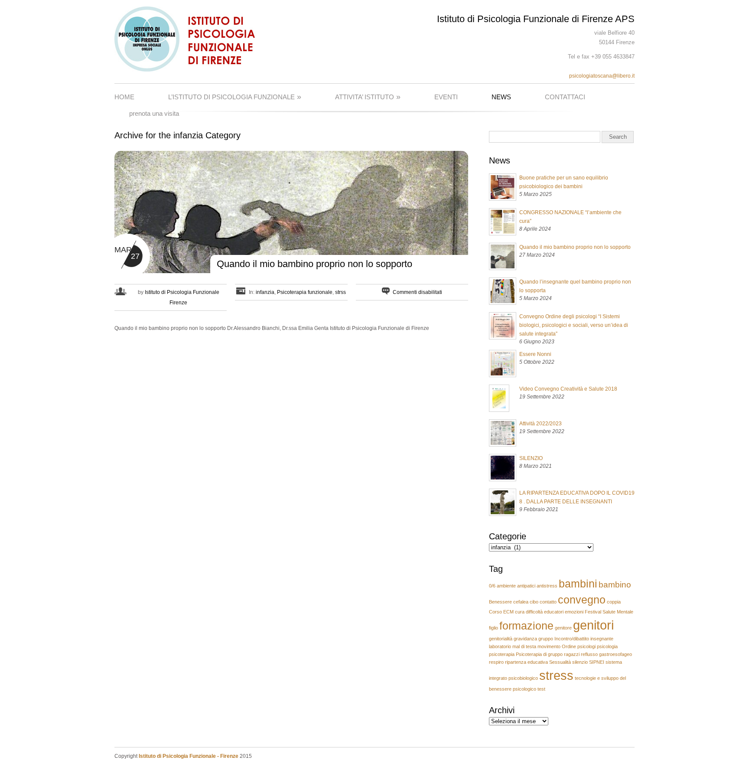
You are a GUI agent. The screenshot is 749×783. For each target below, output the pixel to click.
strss (340, 292)
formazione (526, 626)
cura (519, 611)
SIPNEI (596, 662)
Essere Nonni (535, 354)
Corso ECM (501, 611)
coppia (614, 601)
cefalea (520, 601)
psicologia (607, 646)
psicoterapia (502, 654)
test (541, 689)
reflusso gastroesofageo (606, 654)
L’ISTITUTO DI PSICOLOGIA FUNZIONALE (234, 96)
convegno (582, 600)
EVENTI (446, 97)
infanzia (265, 292)
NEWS (501, 97)
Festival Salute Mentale (609, 611)
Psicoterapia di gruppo (539, 654)
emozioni (574, 611)
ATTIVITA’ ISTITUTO (368, 96)
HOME (124, 97)
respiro (496, 662)
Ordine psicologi (579, 646)
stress (556, 675)
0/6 (492, 585)
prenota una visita (154, 113)
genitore (563, 627)
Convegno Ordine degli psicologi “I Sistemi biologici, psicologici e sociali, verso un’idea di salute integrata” (573, 325)
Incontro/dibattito (571, 638)
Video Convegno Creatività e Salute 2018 (568, 389)
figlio (493, 627)
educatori (553, 611)
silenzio (580, 662)
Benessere (500, 601)
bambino (615, 584)
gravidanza (525, 638)
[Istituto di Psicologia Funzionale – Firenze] (189, 70)
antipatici (526, 585)
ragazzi (572, 654)
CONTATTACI (565, 97)
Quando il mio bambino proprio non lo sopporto (314, 263)
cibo (534, 601)
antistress (547, 585)
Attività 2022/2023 (540, 424)
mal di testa (524, 646)
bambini (578, 584)
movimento (548, 646)
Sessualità (560, 662)
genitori (593, 625)
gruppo (545, 638)
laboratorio (500, 646)
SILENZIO (531, 458)
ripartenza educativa (526, 662)
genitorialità (500, 638)
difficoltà (534, 611)
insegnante (601, 638)
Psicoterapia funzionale (304, 292)
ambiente (506, 585)
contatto (548, 601)
